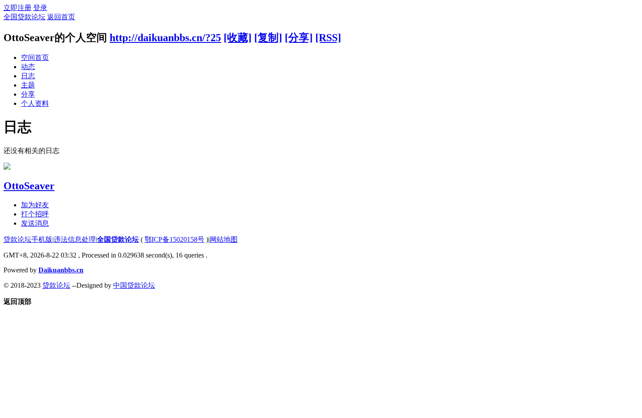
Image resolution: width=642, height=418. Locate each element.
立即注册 (17, 7)
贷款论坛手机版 (27, 239)
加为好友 (35, 205)
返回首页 (61, 17)
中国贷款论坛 (134, 285)
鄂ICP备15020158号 (174, 239)
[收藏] (238, 37)
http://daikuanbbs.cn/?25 (165, 37)
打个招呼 (35, 214)
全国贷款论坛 (24, 17)
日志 (28, 76)
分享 (28, 94)
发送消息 (35, 223)
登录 (40, 7)
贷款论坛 (56, 285)
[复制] (268, 37)
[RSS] (328, 37)
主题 (28, 85)
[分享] (299, 37)
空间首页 (35, 57)
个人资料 (35, 103)
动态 (28, 66)
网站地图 (224, 239)
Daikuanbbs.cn (60, 270)
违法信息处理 (75, 239)
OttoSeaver (29, 186)
